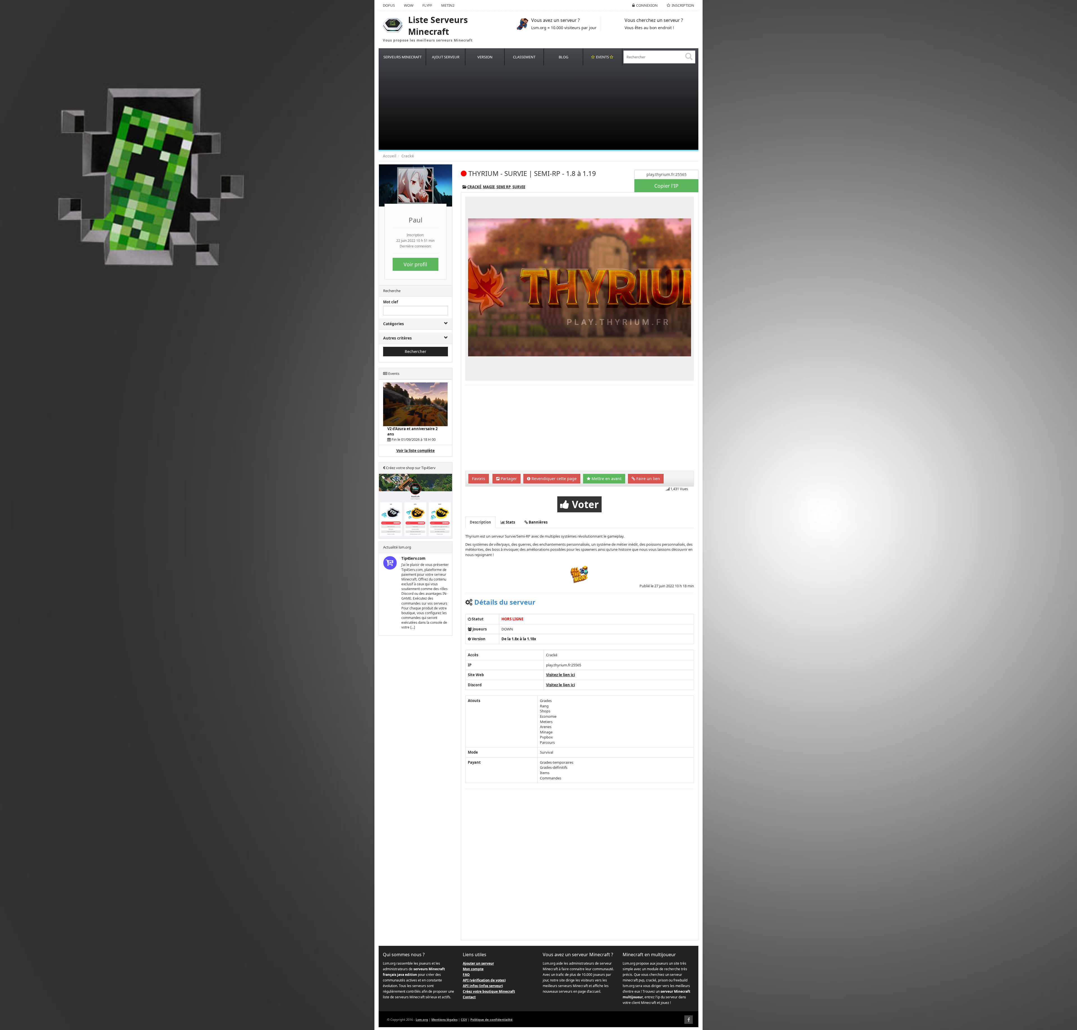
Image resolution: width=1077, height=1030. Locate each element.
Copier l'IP (666, 185)
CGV (464, 1019)
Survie (518, 186)
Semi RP (503, 186)
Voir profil (415, 264)
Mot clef (390, 301)
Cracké (407, 156)
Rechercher (415, 351)
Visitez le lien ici (560, 674)
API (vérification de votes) (484, 980)
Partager (508, 478)
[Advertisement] (547, 107)
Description (480, 522)
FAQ (466, 974)
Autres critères (397, 338)
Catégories (393, 323)
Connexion (647, 5)
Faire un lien (647, 478)
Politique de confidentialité (491, 1019)
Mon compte (473, 969)
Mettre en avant (606, 478)
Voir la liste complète (415, 450)
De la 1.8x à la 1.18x (518, 638)
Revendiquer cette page (553, 478)
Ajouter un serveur (478, 963)
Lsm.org (422, 1019)
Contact (469, 997)
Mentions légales (444, 1019)
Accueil (389, 156)
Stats (510, 522)
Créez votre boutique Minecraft (489, 991)
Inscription (683, 5)
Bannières (537, 522)
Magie (489, 186)
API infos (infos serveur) (483, 985)
